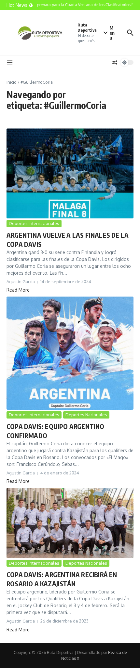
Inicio (12, 82)
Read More (18, 290)
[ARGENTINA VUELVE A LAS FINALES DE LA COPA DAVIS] (70, 173)
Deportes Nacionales (86, 414)
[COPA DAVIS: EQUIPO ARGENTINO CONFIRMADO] (70, 353)
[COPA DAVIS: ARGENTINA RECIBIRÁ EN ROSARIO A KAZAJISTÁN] (70, 523)
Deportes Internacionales (34, 223)
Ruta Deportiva (87, 27)
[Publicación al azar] (114, 62)
